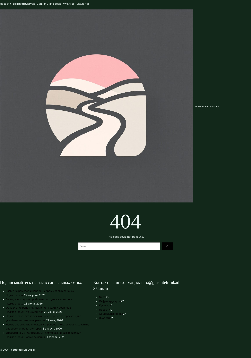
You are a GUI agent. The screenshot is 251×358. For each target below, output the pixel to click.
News (102, 297)
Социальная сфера (111, 313)
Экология (105, 317)
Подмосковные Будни (207, 106)
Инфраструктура (110, 301)
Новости (104, 309)
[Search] (167, 246)
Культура (105, 305)
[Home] (96, 106)
